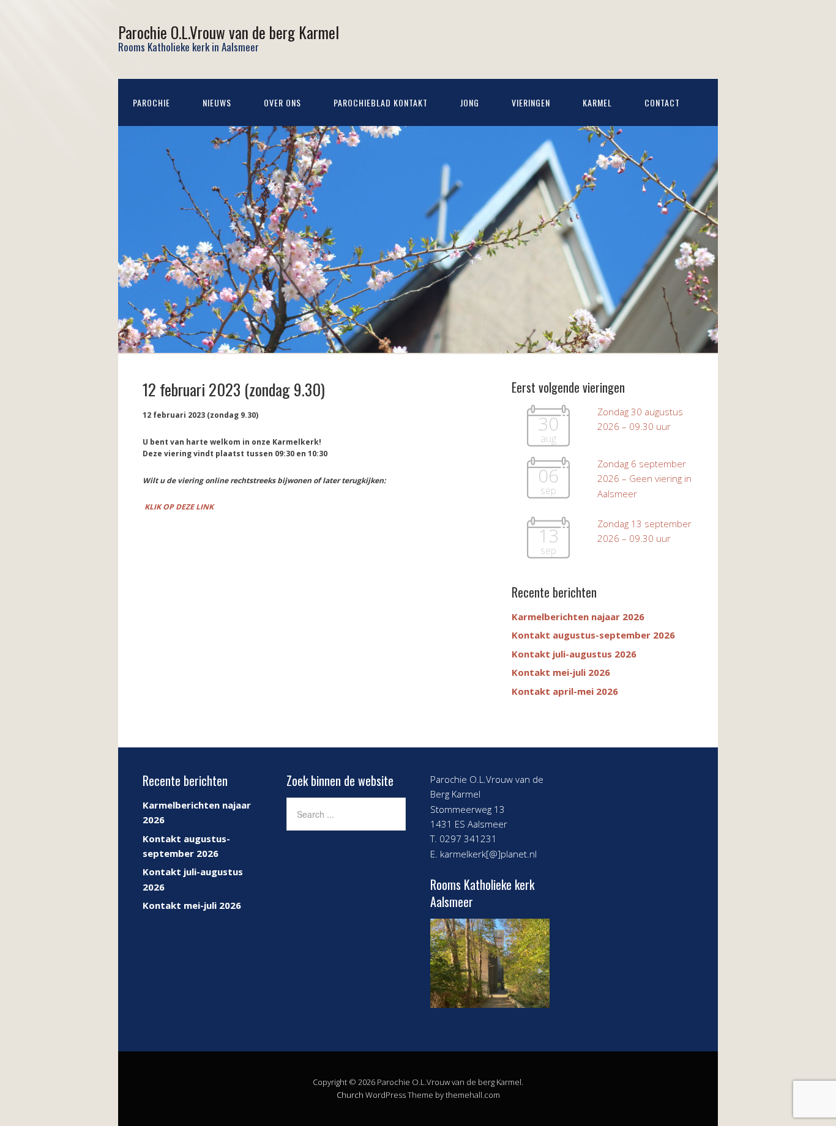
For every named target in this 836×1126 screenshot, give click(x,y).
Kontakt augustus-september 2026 (593, 635)
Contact (662, 102)
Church (350, 1094)
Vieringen (531, 102)
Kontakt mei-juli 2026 (561, 672)
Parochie (151, 102)
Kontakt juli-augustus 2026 (574, 654)
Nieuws (217, 102)
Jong (469, 102)
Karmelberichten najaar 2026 (578, 616)
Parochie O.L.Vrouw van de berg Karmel (228, 32)
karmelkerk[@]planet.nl (488, 854)
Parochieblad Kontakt (381, 102)
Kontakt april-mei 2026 (565, 691)
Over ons (282, 102)
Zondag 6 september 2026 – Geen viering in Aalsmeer (644, 478)
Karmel (597, 102)
